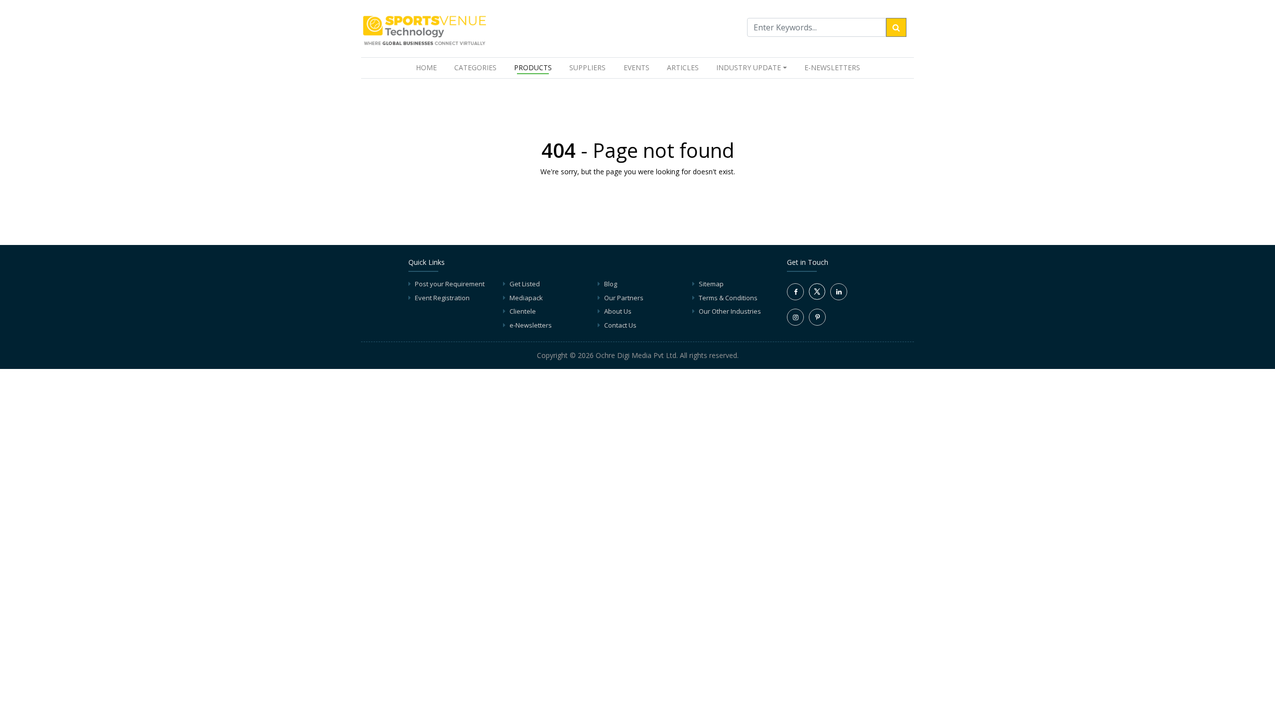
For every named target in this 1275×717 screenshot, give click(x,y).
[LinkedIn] (838, 291)
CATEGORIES (475, 67)
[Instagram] (795, 317)
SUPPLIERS (587, 67)
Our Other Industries (730, 311)
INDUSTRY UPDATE (748, 67)
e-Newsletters (832, 67)
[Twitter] (817, 297)
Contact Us (620, 325)
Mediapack (526, 297)
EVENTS (636, 67)
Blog (610, 283)
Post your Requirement (450, 283)
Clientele (523, 311)
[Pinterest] (817, 317)
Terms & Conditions (728, 297)
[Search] (896, 27)
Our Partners (623, 297)
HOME (428, 67)
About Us (618, 311)
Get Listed (525, 283)
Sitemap (711, 283)
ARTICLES (683, 67)
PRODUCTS (533, 67)
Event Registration (442, 297)
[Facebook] (795, 291)
